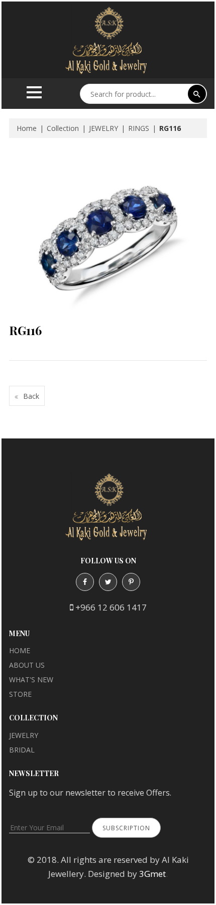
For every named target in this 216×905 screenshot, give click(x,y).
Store (20, 694)
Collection (63, 128)
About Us (27, 665)
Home (27, 128)
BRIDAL (22, 750)
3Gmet (152, 873)
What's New (31, 679)
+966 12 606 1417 (111, 607)
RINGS (138, 128)
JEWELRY (103, 128)
